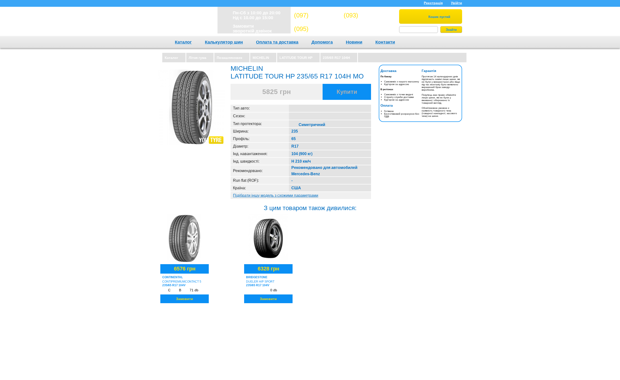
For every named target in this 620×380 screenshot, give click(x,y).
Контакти (385, 42)
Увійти (456, 3)
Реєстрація (433, 3)
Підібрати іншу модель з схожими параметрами (275, 195)
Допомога (322, 42)
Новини (354, 42)
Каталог (183, 42)
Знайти (451, 30)
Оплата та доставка (277, 42)
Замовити (184, 299)
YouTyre (184, 22)
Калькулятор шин (224, 42)
